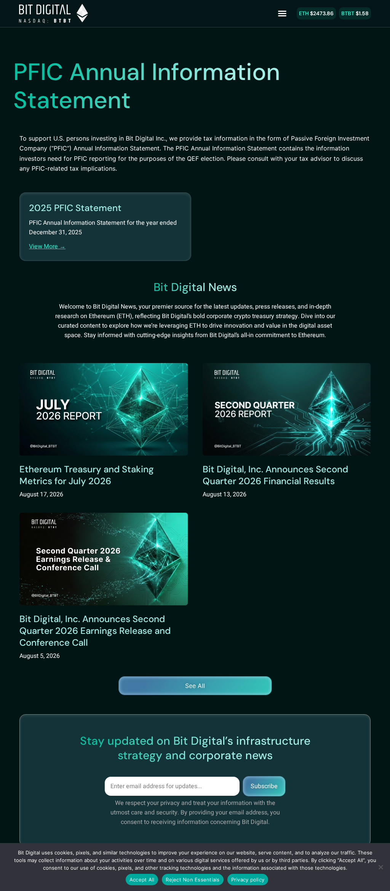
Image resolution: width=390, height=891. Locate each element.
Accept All (142, 880)
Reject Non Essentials (192, 880)
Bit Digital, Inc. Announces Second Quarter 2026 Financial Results (275, 475)
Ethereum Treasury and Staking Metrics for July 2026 (86, 475)
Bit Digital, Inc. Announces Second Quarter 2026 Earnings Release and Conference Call (95, 630)
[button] (282, 13)
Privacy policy (248, 880)
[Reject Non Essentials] (380, 867)
